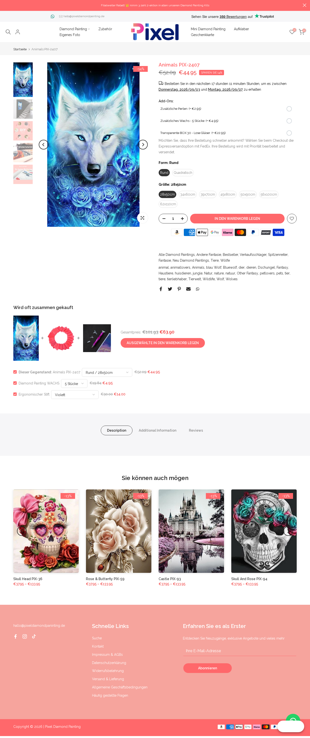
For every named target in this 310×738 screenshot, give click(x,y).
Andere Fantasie (208, 255)
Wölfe (225, 260)
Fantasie (165, 260)
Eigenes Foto (70, 35)
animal (164, 267)
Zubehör (105, 29)
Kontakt (98, 646)
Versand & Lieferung (108, 679)
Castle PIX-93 (170, 579)
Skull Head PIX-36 (27, 579)
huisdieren (183, 273)
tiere (162, 279)
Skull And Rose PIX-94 (249, 579)
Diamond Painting (73, 29)
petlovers (267, 273)
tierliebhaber (177, 279)
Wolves (232, 279)
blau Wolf (213, 267)
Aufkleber (241, 29)
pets (279, 273)
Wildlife (209, 279)
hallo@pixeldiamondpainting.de (83, 16)
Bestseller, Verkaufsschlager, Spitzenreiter (255, 255)
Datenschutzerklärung (109, 663)
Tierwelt (194, 279)
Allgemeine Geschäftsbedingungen (119, 687)
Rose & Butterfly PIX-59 (105, 579)
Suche (97, 638)
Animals (198, 267)
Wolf (220, 279)
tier (287, 273)
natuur (230, 273)
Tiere (215, 260)
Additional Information (157, 430)
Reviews (196, 430)
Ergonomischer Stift (34, 394)
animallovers (180, 267)
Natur (208, 273)
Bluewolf (230, 267)
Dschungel (266, 267)
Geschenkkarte (202, 35)
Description (116, 430)
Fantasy (282, 267)
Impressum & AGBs (107, 655)
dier (242, 267)
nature (219, 273)
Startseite (20, 49)
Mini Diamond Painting (208, 29)
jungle (197, 273)
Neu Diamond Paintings (191, 260)
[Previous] (43, 144)
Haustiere (166, 273)
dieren (251, 267)
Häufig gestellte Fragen (110, 695)
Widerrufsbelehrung (108, 671)
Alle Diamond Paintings (177, 255)
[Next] (143, 144)
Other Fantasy (247, 273)
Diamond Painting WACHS (39, 383)
